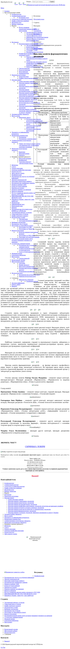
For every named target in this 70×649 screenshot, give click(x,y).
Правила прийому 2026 (11, 584)
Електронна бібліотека (11, 620)
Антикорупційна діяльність (12, 514)
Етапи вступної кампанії (12, 585)
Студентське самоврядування (13, 617)
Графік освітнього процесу (12, 606)
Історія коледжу (9, 483)
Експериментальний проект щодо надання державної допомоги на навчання (28, 615)
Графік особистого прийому (13, 488)
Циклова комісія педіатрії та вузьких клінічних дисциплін (26, 507)
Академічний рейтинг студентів (14, 602)
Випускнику (8, 622)
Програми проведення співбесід (14, 581)
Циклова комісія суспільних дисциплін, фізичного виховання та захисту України (33, 512)
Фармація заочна (9, 619)
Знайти (52, 1)
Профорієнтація (39, 576)
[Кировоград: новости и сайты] (14, 572)
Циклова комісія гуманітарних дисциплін (21, 501)
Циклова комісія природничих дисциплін (21, 503)
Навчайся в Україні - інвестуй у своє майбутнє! (19, 595)
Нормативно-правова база (12, 519)
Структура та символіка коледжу (14, 486)
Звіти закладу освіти (10, 534)
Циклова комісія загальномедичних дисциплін (22, 504)
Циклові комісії (9, 498)
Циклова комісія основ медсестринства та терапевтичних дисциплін (29, 509)
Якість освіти (8, 516)
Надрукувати (38, 48)
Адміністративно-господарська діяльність (17, 521)
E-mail (35, 50)
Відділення (7, 494)
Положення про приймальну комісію (15, 582)
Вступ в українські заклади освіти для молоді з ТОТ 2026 (22, 592)
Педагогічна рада (9, 632)
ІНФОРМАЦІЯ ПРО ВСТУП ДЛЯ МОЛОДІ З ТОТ (20, 594)
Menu (2, 8)
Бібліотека (7, 526)
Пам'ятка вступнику (10, 587)
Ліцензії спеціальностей (11, 579)
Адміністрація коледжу (11, 485)
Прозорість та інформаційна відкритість (16, 517)
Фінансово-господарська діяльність (15, 522)
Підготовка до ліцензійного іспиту (15, 612)
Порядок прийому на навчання (14, 589)
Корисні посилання (10, 614)
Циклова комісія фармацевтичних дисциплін (22, 511)
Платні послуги (9, 532)
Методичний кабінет (10, 631)
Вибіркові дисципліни (11, 609)
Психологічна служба (11, 607)
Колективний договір (11, 629)
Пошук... (29, 1)
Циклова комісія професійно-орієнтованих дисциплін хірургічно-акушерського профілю (35, 506)
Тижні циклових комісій (15, 499)
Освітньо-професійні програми (14, 530)
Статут (6, 527)
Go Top (3, 647)
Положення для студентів (12, 611)
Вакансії (7, 641)
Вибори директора (10, 491)
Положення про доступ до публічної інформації (19, 577)
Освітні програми (9, 529)
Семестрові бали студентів (12, 604)
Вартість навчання (10, 590)
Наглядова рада (9, 489)
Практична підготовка (11, 496)
